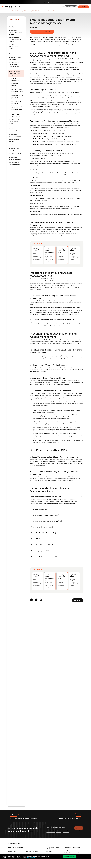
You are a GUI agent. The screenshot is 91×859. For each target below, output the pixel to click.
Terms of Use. (66, 832)
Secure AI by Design (12, 851)
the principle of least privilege (54, 125)
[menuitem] (7, 7)
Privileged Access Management (71, 850)
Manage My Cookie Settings (70, 856)
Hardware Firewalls (30, 853)
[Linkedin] (36, 600)
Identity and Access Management (71, 852)
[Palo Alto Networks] (7, 7)
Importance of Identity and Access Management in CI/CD (17, 89)
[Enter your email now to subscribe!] (59, 828)
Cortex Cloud (48, 853)
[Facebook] (31, 600)
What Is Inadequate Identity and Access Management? (46, 10)
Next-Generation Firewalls (32, 851)
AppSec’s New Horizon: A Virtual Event (42, 31)
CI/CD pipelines (66, 67)
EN (63, 7)
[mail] (41, 600)
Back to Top (77, 600)
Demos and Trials (83, 6)
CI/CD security (79, 62)
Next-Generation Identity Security (72, 847)
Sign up (77, 828)
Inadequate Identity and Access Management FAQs (16, 107)
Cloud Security (18, 10)
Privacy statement (31, 857)
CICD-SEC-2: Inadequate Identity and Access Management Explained (16, 82)
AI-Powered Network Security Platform (16, 847)
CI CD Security (27, 10)
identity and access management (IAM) (48, 76)
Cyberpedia (10, 10)
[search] (60, 7)
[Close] (88, 856)
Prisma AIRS (10, 854)
